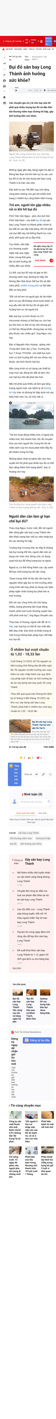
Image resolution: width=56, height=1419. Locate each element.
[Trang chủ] (3, 49)
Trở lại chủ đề (15, 58)
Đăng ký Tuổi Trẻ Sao (48, 41)
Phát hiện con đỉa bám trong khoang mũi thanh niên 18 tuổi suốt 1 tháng (31, 1165)
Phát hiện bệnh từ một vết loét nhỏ (47, 1124)
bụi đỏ (39, 220)
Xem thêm (17, 968)
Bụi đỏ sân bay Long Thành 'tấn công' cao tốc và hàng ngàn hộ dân (17, 1010)
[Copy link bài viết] (43, 774)
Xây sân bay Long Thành (37, 862)
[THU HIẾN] (11, 89)
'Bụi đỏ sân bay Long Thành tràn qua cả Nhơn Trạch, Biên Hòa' (31, 1008)
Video (25, 49)
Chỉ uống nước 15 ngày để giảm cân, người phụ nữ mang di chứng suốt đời (15, 1166)
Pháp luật (47, 49)
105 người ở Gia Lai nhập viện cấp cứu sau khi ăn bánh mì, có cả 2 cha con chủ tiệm (31, 1131)
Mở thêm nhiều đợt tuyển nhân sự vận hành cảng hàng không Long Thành (33, 877)
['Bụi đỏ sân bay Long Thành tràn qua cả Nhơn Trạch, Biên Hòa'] (31, 992)
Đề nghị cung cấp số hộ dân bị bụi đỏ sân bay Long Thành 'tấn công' (43, 250)
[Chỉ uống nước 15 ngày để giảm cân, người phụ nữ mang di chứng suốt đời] (15, 1150)
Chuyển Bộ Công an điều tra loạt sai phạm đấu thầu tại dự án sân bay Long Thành (33, 895)
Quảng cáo (33, 41)
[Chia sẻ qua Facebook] (36, 774)
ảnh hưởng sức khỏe (31, 843)
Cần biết (26, 41)
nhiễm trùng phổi (30, 285)
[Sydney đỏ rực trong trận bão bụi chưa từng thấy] (45, 992)
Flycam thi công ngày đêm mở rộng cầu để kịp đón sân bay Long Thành (33, 936)
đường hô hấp (43, 838)
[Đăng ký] (37, 1040)
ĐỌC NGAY (40, 260)
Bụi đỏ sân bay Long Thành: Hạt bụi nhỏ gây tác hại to (42, 725)
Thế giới (38, 49)
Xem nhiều (18, 49)
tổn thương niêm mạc (21, 838)
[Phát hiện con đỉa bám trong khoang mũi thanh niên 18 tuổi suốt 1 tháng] (31, 1150)
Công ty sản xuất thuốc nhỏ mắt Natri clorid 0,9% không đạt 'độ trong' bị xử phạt (15, 1131)
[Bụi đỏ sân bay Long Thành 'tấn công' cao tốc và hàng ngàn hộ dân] (18, 992)
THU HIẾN (49, 747)
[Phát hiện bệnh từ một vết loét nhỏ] (47, 1115)
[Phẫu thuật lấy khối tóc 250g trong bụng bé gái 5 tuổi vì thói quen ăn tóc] (47, 1150)
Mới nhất (9, 49)
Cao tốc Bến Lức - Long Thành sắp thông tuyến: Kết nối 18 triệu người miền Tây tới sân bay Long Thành (33, 916)
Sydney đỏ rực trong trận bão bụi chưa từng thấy (45, 1005)
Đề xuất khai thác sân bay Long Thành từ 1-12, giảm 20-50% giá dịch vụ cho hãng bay (33, 955)
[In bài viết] (4, 103)
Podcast (8, 41)
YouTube (18, 41)
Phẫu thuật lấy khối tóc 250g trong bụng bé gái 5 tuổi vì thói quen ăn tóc (47, 1165)
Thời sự (31, 49)
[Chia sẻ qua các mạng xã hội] (50, 774)
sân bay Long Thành (28, 833)
